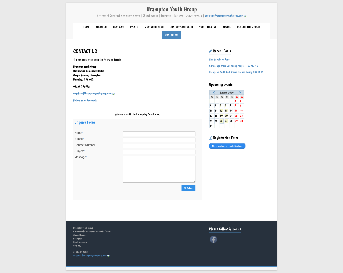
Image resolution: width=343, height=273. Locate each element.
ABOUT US (101, 27)
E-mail (79, 139)
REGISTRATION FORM (248, 27)
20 (226, 115)
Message (80, 157)
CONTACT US (171, 35)
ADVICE (227, 27)
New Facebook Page (219, 59)
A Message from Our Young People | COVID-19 (233, 65)
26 (221, 121)
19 (221, 115)
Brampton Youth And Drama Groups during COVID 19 (236, 72)
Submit (189, 188)
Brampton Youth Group (171, 9)
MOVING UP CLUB (154, 27)
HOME (86, 27)
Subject (79, 151)
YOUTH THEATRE (207, 27)
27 (226, 121)
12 (221, 110)
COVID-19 (118, 27)
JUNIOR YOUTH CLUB (181, 27)
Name (78, 133)
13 (226, 110)
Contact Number (84, 145)
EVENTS (134, 27)
